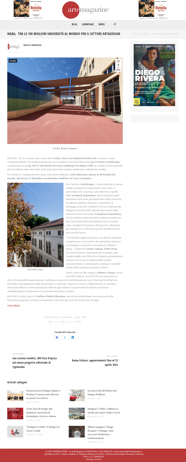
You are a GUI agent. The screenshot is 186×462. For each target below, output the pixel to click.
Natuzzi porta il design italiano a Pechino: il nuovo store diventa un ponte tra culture (43, 394)
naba (69, 321)
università (77, 321)
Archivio (98, 459)
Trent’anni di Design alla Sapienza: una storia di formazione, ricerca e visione (41, 412)
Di (67, 317)
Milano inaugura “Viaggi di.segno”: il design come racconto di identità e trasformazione (100, 432)
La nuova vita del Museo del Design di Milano (102, 392)
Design (13, 61)
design (62, 321)
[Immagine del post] (15, 395)
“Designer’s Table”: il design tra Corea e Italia (43, 428)
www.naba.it (13, 305)
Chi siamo (90, 459)
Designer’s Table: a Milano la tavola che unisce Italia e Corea (104, 410)
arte (56, 321)
